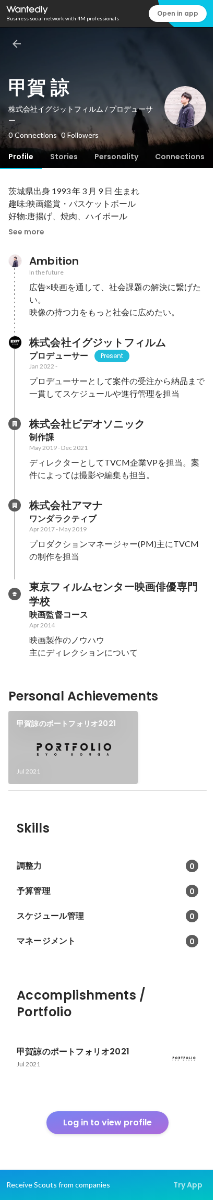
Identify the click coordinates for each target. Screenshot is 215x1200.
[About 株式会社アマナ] (14, 505)
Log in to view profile (107, 1122)
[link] (73, 747)
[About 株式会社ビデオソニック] (14, 424)
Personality (116, 156)
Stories (64, 156)
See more (26, 232)
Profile (20, 156)
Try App (187, 1185)
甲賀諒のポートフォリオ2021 (66, 723)
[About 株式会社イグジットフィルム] (14, 342)
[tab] (21, 156)
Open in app (177, 13)
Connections (180, 156)
